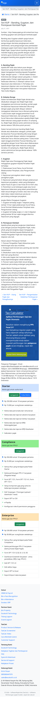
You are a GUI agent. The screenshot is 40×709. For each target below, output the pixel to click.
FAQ (2, 654)
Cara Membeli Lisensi (9, 637)
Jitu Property (5, 610)
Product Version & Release (11, 627)
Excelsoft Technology (9, 613)
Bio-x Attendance (7, 599)
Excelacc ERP (5, 602)
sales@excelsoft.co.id (9, 677)
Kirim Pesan (5, 671)
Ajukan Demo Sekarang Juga (16, 354)
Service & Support (7, 660)
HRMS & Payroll (7, 593)
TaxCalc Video (6, 634)
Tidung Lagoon (6, 616)
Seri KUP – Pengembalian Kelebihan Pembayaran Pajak (28, 297)
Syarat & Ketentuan (8, 657)
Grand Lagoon (6, 620)
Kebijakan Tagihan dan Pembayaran (14, 651)
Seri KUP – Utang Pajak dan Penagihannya (9, 297)
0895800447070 (7, 674)
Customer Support (8, 640)
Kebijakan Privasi (7, 663)
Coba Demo (25, 395)
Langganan (14, 395)
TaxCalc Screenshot (8, 631)
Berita (7, 14)
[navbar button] (37, 3)
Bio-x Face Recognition (9, 596)
